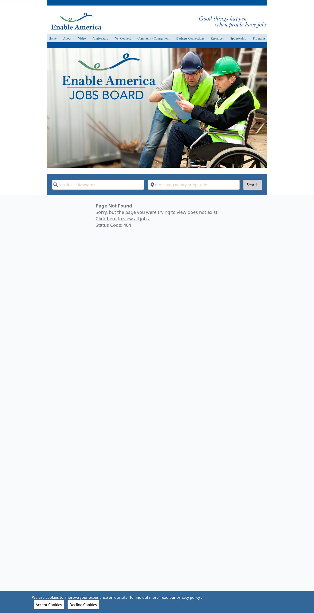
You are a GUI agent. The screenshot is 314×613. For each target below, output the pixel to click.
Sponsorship (238, 38)
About (67, 38)
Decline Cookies (83, 604)
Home (53, 38)
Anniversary (100, 38)
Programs (259, 38)
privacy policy (189, 597)
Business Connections (190, 38)
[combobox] (98, 185)
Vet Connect (123, 38)
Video (82, 38)
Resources (217, 38)
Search (253, 184)
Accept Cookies (49, 604)
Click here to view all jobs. (123, 219)
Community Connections (153, 38)
